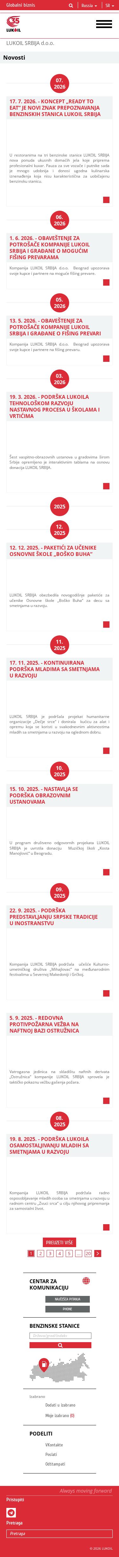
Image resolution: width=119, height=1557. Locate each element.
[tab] (59, 201)
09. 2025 (59, 892)
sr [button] (108, 5)
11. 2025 (59, 645)
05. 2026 (59, 303)
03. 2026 (59, 379)
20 (88, 1253)
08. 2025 (59, 1121)
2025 (59, 506)
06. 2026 (59, 220)
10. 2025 (59, 771)
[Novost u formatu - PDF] (93, 200)
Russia (87, 5)
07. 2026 (59, 83)
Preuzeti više (59, 1243)
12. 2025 (59, 530)
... (79, 1253)
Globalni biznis (21, 5)
